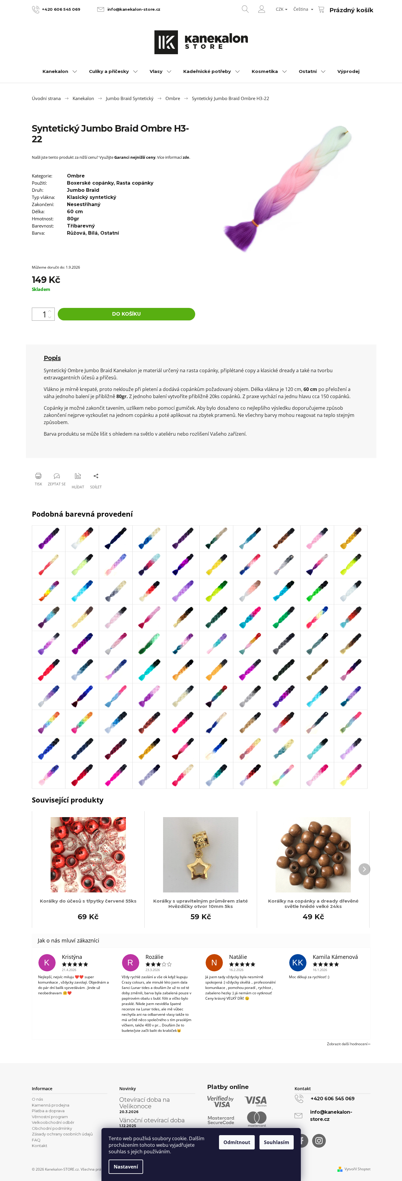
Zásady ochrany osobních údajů (62, 1134)
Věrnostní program (50, 1116)
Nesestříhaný (84, 204)
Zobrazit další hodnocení (347, 1043)
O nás (37, 1099)
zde (186, 157)
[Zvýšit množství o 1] (50, 311)
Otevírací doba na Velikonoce (144, 1103)
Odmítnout (236, 1142)
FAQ (36, 1140)
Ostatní (109, 233)
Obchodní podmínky (52, 1128)
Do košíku (126, 314)
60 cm (75, 211)
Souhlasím (276, 1142)
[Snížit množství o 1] (50, 317)
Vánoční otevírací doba (152, 1120)
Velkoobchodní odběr (53, 1122)
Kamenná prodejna (50, 1105)
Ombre (76, 176)
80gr (73, 219)
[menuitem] (60, 71)
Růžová (76, 233)
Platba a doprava (48, 1110)
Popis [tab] (52, 358)
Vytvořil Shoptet (357, 1169)
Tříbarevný (81, 226)
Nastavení (126, 1166)
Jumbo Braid (83, 190)
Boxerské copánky (90, 183)
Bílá (93, 233)
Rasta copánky (135, 183)
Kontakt (39, 1145)
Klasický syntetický (91, 197)
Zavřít (62, 460)
